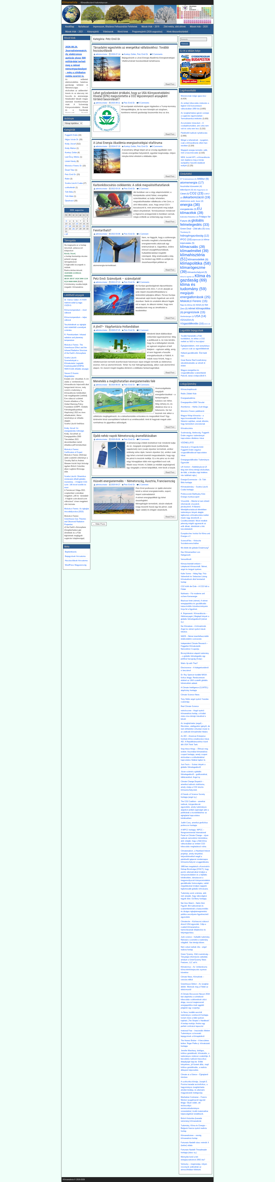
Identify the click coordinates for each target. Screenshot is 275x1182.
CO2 (196, 193)
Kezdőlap (69, 26)
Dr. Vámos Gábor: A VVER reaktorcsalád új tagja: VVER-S (75, 302)
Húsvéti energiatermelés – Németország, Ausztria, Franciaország (134, 481)
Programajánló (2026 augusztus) (147, 31)
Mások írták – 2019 (150, 26)
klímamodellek (198, 259)
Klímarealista (69, 2)
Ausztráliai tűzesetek (191, 186)
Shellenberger (187, 316)
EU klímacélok (191, 211)
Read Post (170, 84)
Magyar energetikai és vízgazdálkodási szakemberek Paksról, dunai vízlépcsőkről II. (194, 373)
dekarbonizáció (196, 197)
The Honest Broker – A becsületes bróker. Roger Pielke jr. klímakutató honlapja (195, 1043)
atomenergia (192, 182)
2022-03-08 (115, 234)
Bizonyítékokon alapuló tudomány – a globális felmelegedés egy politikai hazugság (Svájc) (195, 656)
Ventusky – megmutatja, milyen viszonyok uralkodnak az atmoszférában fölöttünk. (194, 1167)
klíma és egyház (187, 277)
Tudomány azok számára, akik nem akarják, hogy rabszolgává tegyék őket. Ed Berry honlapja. (194, 896)
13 (77, 224)
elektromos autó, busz (191, 201)
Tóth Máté (69, 196)
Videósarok (108, 31)
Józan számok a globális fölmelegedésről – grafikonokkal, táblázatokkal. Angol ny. (194, 774)
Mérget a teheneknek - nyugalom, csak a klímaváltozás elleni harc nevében (195, 143)
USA (200, 316)
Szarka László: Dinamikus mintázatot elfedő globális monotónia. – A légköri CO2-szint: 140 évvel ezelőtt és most (76, 482)
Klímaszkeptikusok (189, 389)
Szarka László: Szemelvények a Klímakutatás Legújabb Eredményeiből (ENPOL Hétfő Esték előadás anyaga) (76, 363)
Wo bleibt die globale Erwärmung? (195, 548)
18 (70, 226)
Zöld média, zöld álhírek (175, 26)
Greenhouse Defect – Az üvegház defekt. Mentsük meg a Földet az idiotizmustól (195, 987)
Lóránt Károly (70, 161)
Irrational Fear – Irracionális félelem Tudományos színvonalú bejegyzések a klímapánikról (195, 1033)
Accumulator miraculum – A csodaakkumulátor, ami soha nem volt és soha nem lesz (195, 126)
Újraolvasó (69, 201)
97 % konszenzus (188, 179)
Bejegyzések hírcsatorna (75, 556)
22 (84, 226)
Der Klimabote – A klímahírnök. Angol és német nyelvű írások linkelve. (194, 629)
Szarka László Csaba (74, 183)
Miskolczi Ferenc (193, 301)
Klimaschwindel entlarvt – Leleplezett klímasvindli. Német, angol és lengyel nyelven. (194, 566)
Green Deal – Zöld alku (192, 229)
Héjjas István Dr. (72, 139)
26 (73, 229)
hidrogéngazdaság (194, 235)
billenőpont (186, 190)
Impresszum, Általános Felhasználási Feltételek (115, 26)
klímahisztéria (192, 257)
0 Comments (157, 54)
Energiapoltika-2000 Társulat (192, 402)
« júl (66, 234)
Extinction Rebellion (189, 217)
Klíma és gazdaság (195, 277)
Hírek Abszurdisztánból (177, 31)
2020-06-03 (115, 385)
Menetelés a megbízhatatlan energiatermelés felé (124, 381)
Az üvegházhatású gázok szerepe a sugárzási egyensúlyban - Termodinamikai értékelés (195, 116)
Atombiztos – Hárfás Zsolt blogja (194, 407)
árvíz (207, 324)
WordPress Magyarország (75, 565)
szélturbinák (70, 187)
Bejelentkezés (71, 552)
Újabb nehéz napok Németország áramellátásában (125, 436)
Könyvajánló (93, 31)
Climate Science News (190, 695)
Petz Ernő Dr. (142, 54)
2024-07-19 (115, 146)
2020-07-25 (115, 330)
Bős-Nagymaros (201, 190)
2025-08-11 (115, 103)
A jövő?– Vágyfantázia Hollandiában (116, 326)
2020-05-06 (115, 439)
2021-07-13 (115, 282)
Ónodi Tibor (69, 170)
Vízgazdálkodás (192, 323)
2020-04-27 (115, 485)
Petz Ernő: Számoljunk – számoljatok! (117, 278)
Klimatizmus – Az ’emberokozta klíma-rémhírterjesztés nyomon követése (194, 970)
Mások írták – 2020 (199, 26)
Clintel (184, 194)
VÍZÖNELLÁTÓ (187, 443)
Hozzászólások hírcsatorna (76, 560)
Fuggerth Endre (71, 135)
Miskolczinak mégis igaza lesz (193, 96)
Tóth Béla (69, 192)
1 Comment (143, 189)
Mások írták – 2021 (74, 31)
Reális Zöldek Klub (188, 394)
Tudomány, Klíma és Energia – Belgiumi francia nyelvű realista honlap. (194, 1128)
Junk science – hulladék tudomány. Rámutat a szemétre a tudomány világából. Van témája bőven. (195, 940)
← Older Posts (99, 524)
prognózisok (194, 312)
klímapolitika (195, 263)
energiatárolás (188, 209)
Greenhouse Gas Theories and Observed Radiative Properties (75, 522)
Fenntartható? (102, 230)
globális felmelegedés (194, 222)
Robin (67, 179)
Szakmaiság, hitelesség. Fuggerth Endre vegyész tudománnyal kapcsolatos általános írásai (195, 435)
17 (66, 226)
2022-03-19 (115, 189)
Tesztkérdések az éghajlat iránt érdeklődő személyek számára (75, 327)
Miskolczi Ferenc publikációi (192, 411)
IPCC (186, 239)
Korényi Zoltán (130, 54)
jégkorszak (197, 240)
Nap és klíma (187, 305)
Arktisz (203, 178)
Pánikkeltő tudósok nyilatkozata (194, 133)
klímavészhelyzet (197, 272)
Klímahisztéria (187, 428)
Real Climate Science (190, 706)
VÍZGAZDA (187, 320)
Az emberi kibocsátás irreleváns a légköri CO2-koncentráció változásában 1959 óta (195, 106)
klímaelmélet (194, 251)
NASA (200, 305)
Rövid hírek (123, 31)
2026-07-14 (115, 54)
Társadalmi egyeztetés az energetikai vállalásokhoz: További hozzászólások (131, 49)
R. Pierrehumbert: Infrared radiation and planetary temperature (75, 337)
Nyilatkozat (83, 26)
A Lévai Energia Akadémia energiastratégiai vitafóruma (127, 143)
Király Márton (70, 148)
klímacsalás (192, 247)
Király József (70, 144)
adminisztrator (101, 54)
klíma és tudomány (193, 286)
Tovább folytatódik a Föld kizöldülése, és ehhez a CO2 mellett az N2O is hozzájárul (193, 339)
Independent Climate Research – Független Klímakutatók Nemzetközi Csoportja (194, 646)
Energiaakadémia (188, 398)
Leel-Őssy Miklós (72, 157)
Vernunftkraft (186, 559)
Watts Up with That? (189, 663)
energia (190, 205)
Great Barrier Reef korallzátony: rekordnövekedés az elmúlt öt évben (194, 363)
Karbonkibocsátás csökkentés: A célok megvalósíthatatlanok (131, 185)
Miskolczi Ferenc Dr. (73, 166)
